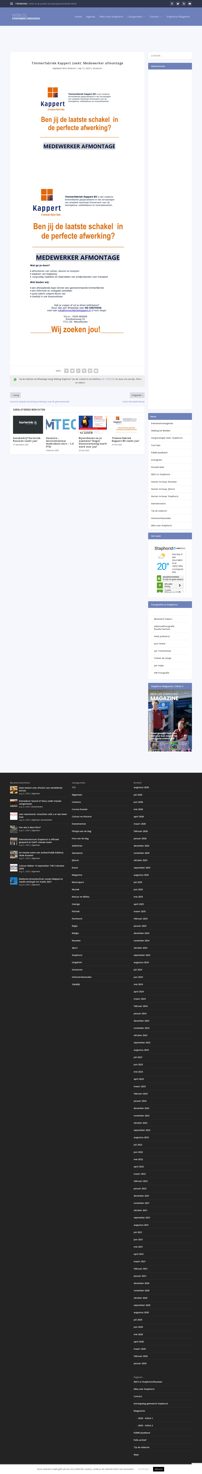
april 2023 (139, 1079)
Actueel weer (157, 467)
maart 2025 (140, 911)
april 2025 (139, 904)
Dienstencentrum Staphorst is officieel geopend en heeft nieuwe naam (39, 840)
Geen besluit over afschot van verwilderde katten (40, 789)
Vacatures (97, 68)
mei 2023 (138, 1071)
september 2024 (142, 955)
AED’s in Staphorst (160, 474)
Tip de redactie (159, 510)
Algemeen (35, 793)
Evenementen (37, 806)
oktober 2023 (140, 1035)
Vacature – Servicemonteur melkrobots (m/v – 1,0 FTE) (60, 442)
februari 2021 (141, 1268)
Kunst (75, 867)
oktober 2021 (140, 1210)
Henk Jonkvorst (162, 636)
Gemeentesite (158, 503)
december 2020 (141, 1283)
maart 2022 (140, 1173)
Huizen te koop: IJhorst (163, 489)
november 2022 (141, 1115)
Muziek (75, 889)
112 (73, 787)
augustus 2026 (141, 787)
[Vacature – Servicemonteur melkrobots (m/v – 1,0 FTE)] (61, 425)
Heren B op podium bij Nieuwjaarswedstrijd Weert (53, 3)
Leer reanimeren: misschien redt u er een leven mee (43, 815)
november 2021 (141, 1203)
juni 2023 (138, 1064)
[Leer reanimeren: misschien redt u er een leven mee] (13, 816)
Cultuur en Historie (82, 816)
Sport (75, 947)
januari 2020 (140, 1363)
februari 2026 (141, 831)
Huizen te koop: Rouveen (164, 481)
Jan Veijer (159, 665)
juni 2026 (138, 802)
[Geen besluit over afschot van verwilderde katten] (13, 789)
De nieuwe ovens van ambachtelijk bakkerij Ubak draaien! (41, 854)
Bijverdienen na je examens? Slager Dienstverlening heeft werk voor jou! (93, 442)
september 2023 (142, 1042)
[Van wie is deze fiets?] (13, 829)
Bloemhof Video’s (163, 619)
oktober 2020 (140, 1297)
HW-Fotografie (161, 672)
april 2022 (139, 1166)
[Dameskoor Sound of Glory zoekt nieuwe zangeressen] (13, 803)
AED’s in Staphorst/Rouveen (148, 1381)
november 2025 (141, 853)
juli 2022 (138, 1144)
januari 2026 (140, 838)
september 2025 (142, 867)
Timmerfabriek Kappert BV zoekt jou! (125, 439)
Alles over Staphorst (111, 16)
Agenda (90, 16)
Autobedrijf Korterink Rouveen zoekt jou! (27, 439)
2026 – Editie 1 (145, 1418)
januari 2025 (140, 925)
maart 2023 (140, 1086)
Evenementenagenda (162, 423)
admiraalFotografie (164, 626)
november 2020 (141, 1290)
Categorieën (135, 16)
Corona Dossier (80, 809)
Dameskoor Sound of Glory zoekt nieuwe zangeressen (40, 802)
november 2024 (141, 940)
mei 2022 (138, 1159)
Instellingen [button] (143, 1468)
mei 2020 (138, 1334)
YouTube (155, 445)
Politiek (76, 911)
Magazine (77, 874)
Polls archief (140, 1440)
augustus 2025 (141, 874)
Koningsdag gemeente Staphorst (151, 1403)
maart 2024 (140, 998)
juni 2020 (138, 1327)
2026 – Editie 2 (145, 1425)
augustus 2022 (141, 1137)
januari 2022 (140, 1188)
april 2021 (139, 1254)
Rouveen (76, 940)
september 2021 (142, 1217)
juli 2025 (138, 882)
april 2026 (139, 816)
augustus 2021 (141, 1225)
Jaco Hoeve (159, 643)
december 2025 (141, 845)
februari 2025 (141, 918)
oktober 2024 (140, 947)
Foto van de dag (80, 838)
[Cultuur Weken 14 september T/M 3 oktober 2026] (13, 867)
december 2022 (141, 1108)
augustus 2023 (141, 1050)
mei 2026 (138, 809)
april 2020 (139, 1341)
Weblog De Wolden (160, 430)
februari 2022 (141, 1181)
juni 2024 (138, 977)
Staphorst (77, 955)
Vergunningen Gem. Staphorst (167, 437)
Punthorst (77, 918)
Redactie (71, 68)
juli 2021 (138, 1232)
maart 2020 (140, 1348)
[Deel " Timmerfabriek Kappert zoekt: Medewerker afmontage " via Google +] (78, 371)
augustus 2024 (141, 962)
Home (78, 16)
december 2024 (141, 933)
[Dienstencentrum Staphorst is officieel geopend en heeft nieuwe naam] (13, 841)
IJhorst (75, 860)
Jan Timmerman (162, 650)
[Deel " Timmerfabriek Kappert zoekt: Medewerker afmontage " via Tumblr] (84, 371)
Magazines (139, 1410)
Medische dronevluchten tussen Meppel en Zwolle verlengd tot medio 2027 (41, 880)
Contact (154, 16)
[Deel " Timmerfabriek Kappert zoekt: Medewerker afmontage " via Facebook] (66, 371)
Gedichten (77, 845)
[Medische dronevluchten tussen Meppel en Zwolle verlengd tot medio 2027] (13, 881)
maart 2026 (140, 823)
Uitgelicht (77, 962)
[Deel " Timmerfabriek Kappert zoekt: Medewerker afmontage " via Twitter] (72, 371)
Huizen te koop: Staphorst (164, 496)
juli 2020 (138, 1319)
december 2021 (141, 1195)
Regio (75, 925)
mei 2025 (138, 896)
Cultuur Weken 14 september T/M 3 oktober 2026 (41, 867)
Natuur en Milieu (80, 896)
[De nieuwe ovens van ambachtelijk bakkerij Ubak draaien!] (13, 854)
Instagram (156, 459)
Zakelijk (76, 984)
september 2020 (142, 1305)
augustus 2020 (141, 1312)
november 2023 (141, 1028)
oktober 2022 (140, 1122)
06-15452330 (108, 379)
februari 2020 (141, 1356)
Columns (76, 802)
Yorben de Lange (162, 658)
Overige (76, 904)
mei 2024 (138, 984)
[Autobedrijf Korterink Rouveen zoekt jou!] (28, 425)
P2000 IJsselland (159, 452)
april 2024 (139, 991)
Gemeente (77, 853)
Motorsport (78, 882)
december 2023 (141, 1020)
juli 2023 (138, 1057)
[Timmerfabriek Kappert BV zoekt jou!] (127, 425)
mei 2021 (138, 1246)
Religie (75, 933)
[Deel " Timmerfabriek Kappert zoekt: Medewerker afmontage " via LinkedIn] (90, 371)
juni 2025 (138, 889)
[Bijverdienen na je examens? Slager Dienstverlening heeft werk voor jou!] (94, 425)
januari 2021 (140, 1276)
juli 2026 (138, 794)
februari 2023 (141, 1093)
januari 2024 (140, 1013)
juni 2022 (138, 1152)
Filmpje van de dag (81, 831)
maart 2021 (140, 1261)
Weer (136, 1454)
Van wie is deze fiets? (30, 827)
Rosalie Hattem (162, 629)
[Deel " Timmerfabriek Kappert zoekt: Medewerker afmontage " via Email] (96, 371)
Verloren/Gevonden (161, 518)
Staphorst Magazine (178, 16)
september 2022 (142, 1130)
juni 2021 (138, 1239)
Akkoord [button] (158, 1469)
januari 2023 (140, 1100)
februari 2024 (141, 1006)
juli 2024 (138, 969)
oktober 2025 (140, 860)
